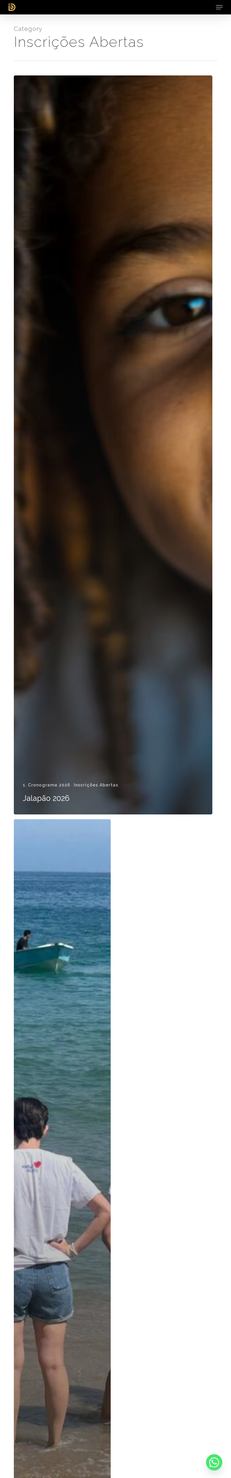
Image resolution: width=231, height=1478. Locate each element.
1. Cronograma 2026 (47, 785)
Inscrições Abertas (96, 785)
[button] (219, 7)
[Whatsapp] (214, 1462)
